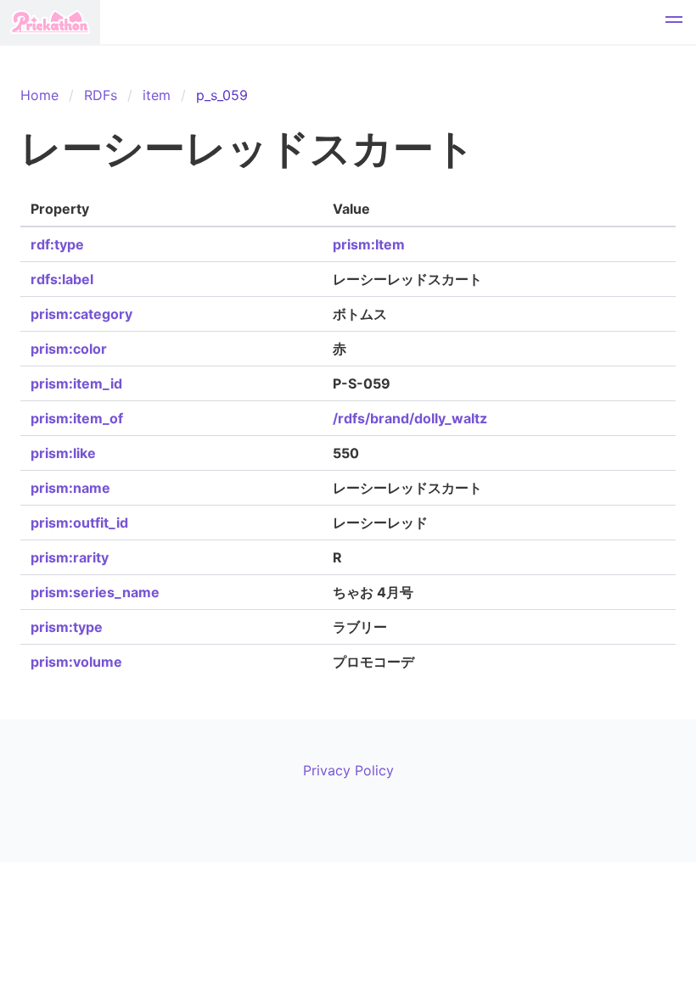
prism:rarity (70, 557)
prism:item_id (76, 383)
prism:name (70, 487)
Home (39, 95)
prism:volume (76, 661)
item (157, 95)
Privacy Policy (348, 770)
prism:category (81, 313)
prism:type (67, 626)
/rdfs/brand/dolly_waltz (410, 418)
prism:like (63, 453)
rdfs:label (62, 279)
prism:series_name (95, 592)
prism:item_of (77, 418)
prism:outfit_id (79, 522)
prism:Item (369, 244)
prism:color (69, 348)
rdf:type (57, 244)
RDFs (100, 95)
